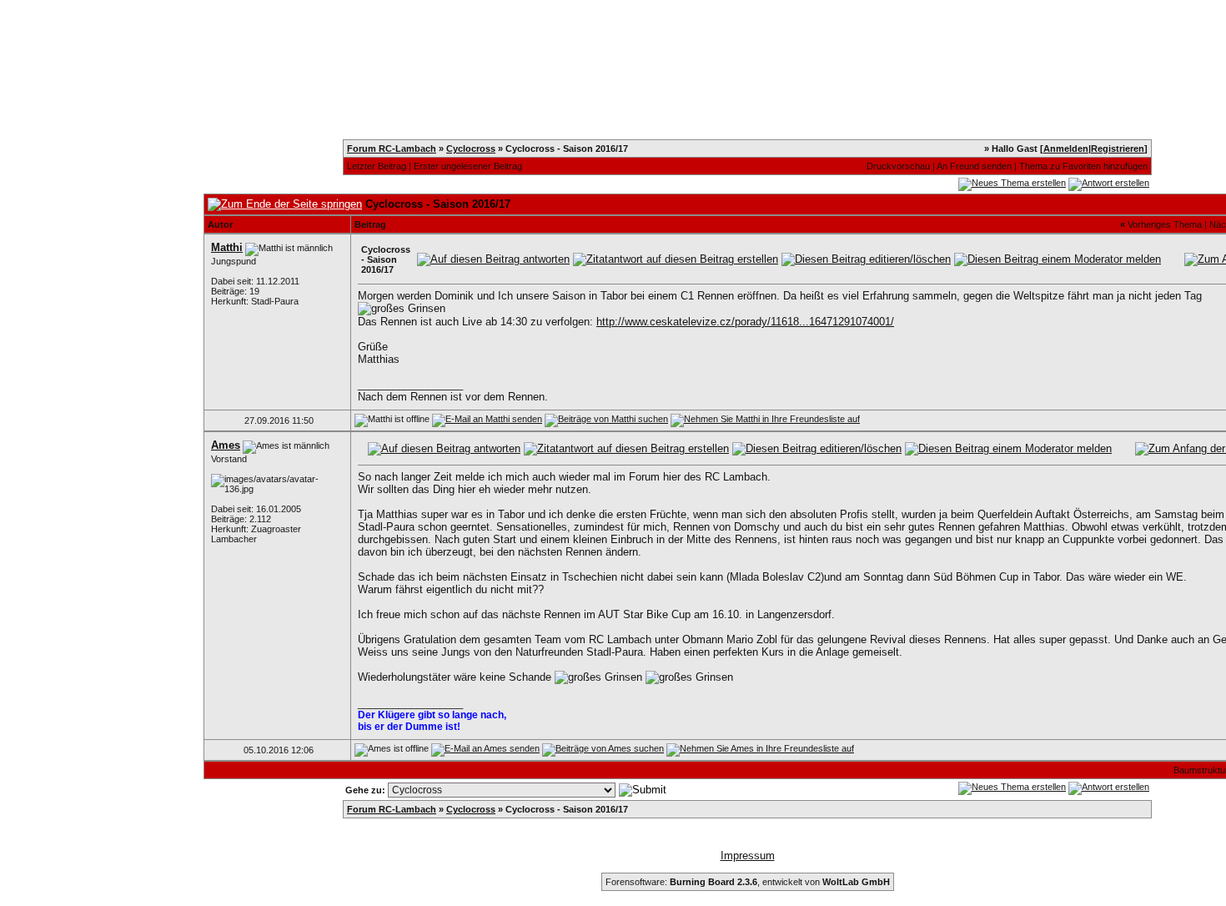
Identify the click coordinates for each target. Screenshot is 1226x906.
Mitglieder (458, 40)
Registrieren (294, 40)
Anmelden (1065, 148)
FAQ (639, 40)
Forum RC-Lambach (391, 148)
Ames (225, 445)
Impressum (748, 855)
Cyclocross (470, 148)
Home (216, 40)
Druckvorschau (898, 166)
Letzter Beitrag (376, 166)
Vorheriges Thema (1165, 224)
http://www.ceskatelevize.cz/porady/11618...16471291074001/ (745, 321)
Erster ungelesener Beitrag (468, 166)
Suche (584, 40)
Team (526, 40)
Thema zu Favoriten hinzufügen (1083, 166)
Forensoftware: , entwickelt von (747, 882)
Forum (693, 40)
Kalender (379, 40)
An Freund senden (974, 166)
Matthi (227, 247)
